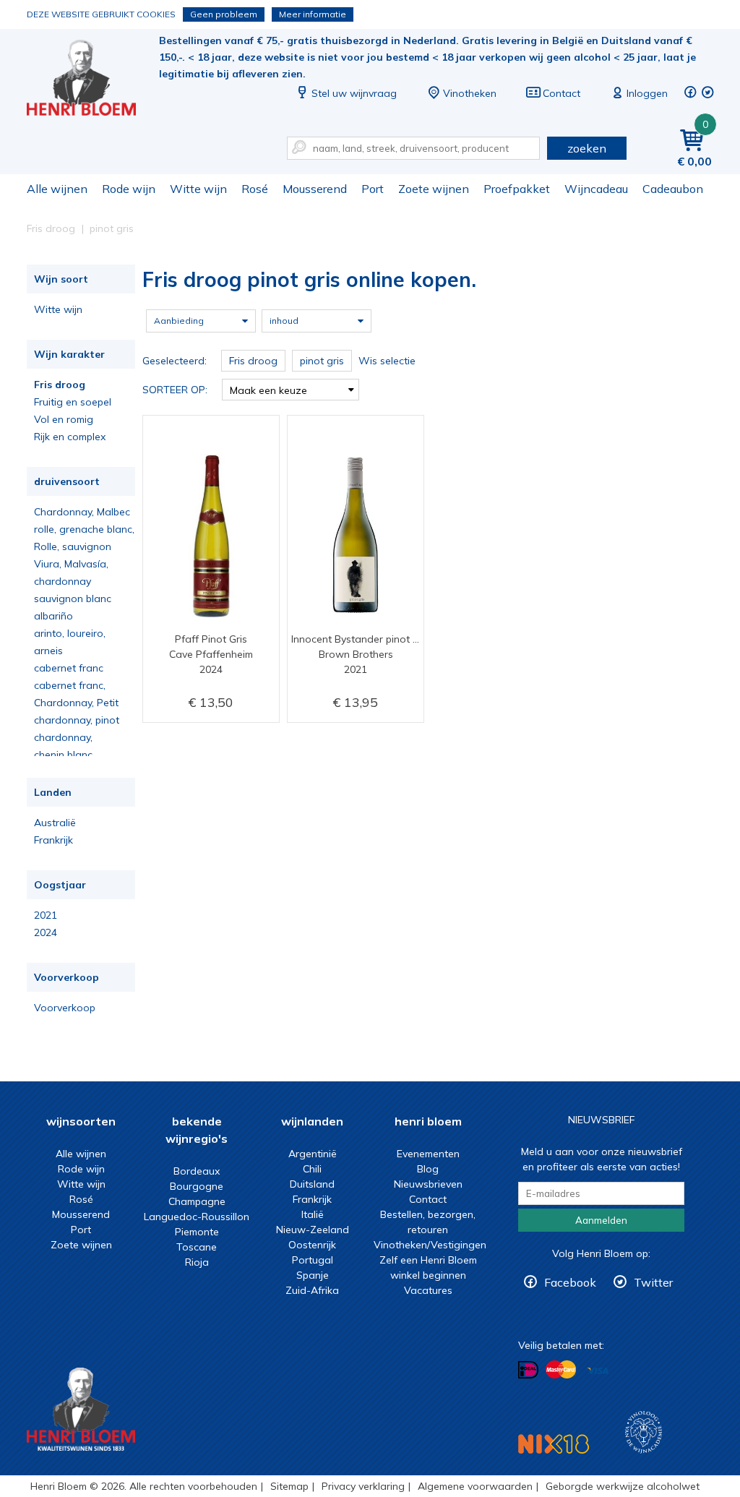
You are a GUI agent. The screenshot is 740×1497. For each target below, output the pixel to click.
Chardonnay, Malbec (82, 511)
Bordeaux (196, 1171)
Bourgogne (196, 1186)
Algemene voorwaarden (475, 1486)
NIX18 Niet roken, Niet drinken (553, 1444)
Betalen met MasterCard (561, 1369)
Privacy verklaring (363, 1486)
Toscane (196, 1246)
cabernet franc (68, 667)
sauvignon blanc (72, 598)
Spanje (312, 1275)
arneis (48, 650)
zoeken (586, 148)
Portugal (312, 1259)
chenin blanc (63, 754)
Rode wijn (128, 188)
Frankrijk (53, 839)
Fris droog (59, 384)
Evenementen (428, 1153)
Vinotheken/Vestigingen (430, 1244)
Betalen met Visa (597, 1371)
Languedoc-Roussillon (196, 1216)
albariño (53, 615)
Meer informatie (312, 14)
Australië (55, 822)
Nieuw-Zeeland (312, 1229)
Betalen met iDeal (528, 1370)
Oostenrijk (312, 1244)
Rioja (197, 1262)
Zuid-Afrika (312, 1290)
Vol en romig (63, 419)
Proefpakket (516, 188)
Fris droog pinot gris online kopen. (91, 80)
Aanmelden (601, 1220)
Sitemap (289, 1486)
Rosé (254, 188)
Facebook (570, 1282)
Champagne (196, 1201)
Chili (312, 1168)
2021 (45, 915)
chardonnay (62, 581)
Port (372, 188)
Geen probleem (223, 14)
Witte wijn (198, 188)
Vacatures (428, 1290)
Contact (561, 93)
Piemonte (197, 1231)
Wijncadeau (596, 188)
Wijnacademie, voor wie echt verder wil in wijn (643, 1432)
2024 (45, 932)
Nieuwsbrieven (428, 1184)
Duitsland (312, 1184)
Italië (312, 1214)
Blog (428, 1168)
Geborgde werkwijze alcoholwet (623, 1486)
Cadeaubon (672, 188)
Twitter (653, 1282)
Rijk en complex (70, 436)
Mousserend (315, 188)
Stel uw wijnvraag (354, 93)
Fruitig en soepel (72, 401)
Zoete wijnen (433, 188)
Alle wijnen (57, 188)
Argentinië (312, 1153)
